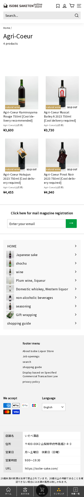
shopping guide (32, 367)
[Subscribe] (71, 223)
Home (6, 27)
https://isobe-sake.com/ (41, 468)
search (27, 362)
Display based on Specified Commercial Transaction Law (40, 374)
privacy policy (31, 381)
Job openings (31, 356)
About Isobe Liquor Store (38, 351)
